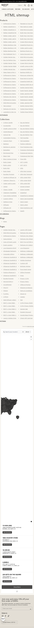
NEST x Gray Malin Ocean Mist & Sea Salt (16, 306)
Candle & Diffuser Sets (10, 177)
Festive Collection (25, 144)
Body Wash (7, 171)
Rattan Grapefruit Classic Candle (13, 30)
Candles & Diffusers (8, 9)
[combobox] (12, 332)
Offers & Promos (25, 285)
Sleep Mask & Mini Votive (11, 72)
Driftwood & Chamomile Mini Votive (14, 100)
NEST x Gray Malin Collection (12, 315)
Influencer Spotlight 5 (10, 260)
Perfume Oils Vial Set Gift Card (12, 97)
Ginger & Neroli (25, 186)
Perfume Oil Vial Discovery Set (12, 109)
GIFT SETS (23, 165)
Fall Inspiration (24, 141)
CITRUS (5, 297)
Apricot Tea (6, 135)
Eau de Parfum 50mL (26, 132)
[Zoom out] (31, 339)
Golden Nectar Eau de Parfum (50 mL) (15, 57)
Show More (17, 587)
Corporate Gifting (8, 254)
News (5, 221)
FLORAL (6, 294)
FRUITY (5, 288)
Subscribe (30, 609)
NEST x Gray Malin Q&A (10, 303)
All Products (4, 115)
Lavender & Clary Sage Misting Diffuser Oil (16, 112)
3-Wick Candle (7, 122)
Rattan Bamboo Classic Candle (13, 45)
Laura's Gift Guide (25, 230)
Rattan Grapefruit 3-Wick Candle (13, 26)
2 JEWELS (6, 562)
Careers (22, 297)
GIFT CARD (24, 162)
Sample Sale (24, 309)
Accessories (7, 125)
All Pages (3, 321)
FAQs (22, 275)
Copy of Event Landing (10, 242)
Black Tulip (6, 156)
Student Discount (25, 312)
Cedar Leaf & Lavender (10, 183)
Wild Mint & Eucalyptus (10, 233)
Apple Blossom (8, 132)
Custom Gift (24, 263)
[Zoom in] (31, 337)
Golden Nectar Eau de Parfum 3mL (14, 69)
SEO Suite (32, 326)
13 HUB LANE (7, 525)
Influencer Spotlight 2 (10, 269)
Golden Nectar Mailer (9, 66)
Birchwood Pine (8, 153)
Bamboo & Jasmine (9, 147)
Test (21, 300)
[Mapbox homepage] (4, 522)
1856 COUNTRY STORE (10, 538)
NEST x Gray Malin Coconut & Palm (14, 309)
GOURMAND (7, 285)
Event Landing (7, 245)
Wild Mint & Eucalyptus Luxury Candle (15, 103)
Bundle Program (8, 278)
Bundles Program (8, 174)
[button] (25, 5)
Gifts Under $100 (25, 177)
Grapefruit (23, 193)
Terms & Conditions (26, 291)
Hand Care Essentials (26, 199)
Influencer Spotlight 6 (10, 257)
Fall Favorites (24, 138)
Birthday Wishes (25, 266)
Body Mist (6, 168)
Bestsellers (6, 150)
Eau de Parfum (24, 122)
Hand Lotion (24, 205)
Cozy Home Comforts (10, 196)
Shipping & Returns (26, 288)
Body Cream (7, 162)
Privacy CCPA (24, 278)
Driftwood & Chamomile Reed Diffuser (15, 87)
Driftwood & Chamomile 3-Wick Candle (15, 78)
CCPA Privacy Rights (26, 306)
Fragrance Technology (27, 150)
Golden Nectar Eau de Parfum (12, 230)
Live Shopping (24, 248)
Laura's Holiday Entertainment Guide (14, 318)
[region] (17, 429)
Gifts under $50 (25, 183)
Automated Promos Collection (12, 138)
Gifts (32, 9)
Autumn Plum (7, 141)
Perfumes (18, 9)
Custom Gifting (8, 199)
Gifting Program (25, 272)
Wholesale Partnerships (10, 251)
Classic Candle (7, 189)
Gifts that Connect (26, 171)
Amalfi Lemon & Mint (9, 128)
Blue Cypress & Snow (10, 159)
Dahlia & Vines (7, 202)
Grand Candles (24, 189)
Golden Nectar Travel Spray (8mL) (14, 63)
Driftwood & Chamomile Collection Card (15, 94)
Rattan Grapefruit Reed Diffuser (13, 33)
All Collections (4, 214)
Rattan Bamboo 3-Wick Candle (13, 48)
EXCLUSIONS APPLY (23, 1)
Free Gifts (23, 159)
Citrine (5, 186)
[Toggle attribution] (31, 522)
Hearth (22, 211)
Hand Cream (24, 202)
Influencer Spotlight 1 (9, 275)
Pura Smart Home (25, 269)
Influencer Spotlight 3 (10, 266)
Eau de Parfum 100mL (27, 128)
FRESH (5, 291)
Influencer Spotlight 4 (10, 263)
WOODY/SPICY (8, 281)
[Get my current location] (23, 331)
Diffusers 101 (7, 208)
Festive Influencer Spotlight (11, 272)
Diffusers (6, 205)
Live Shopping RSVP (9, 248)
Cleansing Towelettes (9, 193)
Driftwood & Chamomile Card (12, 23)
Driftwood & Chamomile (10, 211)
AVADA (28, 326)
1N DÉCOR (6, 550)
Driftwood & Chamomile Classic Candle (15, 84)
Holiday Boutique (25, 260)
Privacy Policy (24, 281)
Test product (7, 106)
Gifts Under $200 (25, 180)
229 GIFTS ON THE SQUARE (12, 574)
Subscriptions (7, 239)
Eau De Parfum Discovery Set (12, 60)
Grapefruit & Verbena (26, 196)
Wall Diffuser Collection (10, 300)
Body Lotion (7, 165)
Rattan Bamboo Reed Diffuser (12, 51)
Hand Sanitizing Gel (26, 208)
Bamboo (6, 144)
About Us (23, 294)
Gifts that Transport (26, 174)
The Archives (26, 9)
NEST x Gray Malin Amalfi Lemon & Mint (15, 312)
